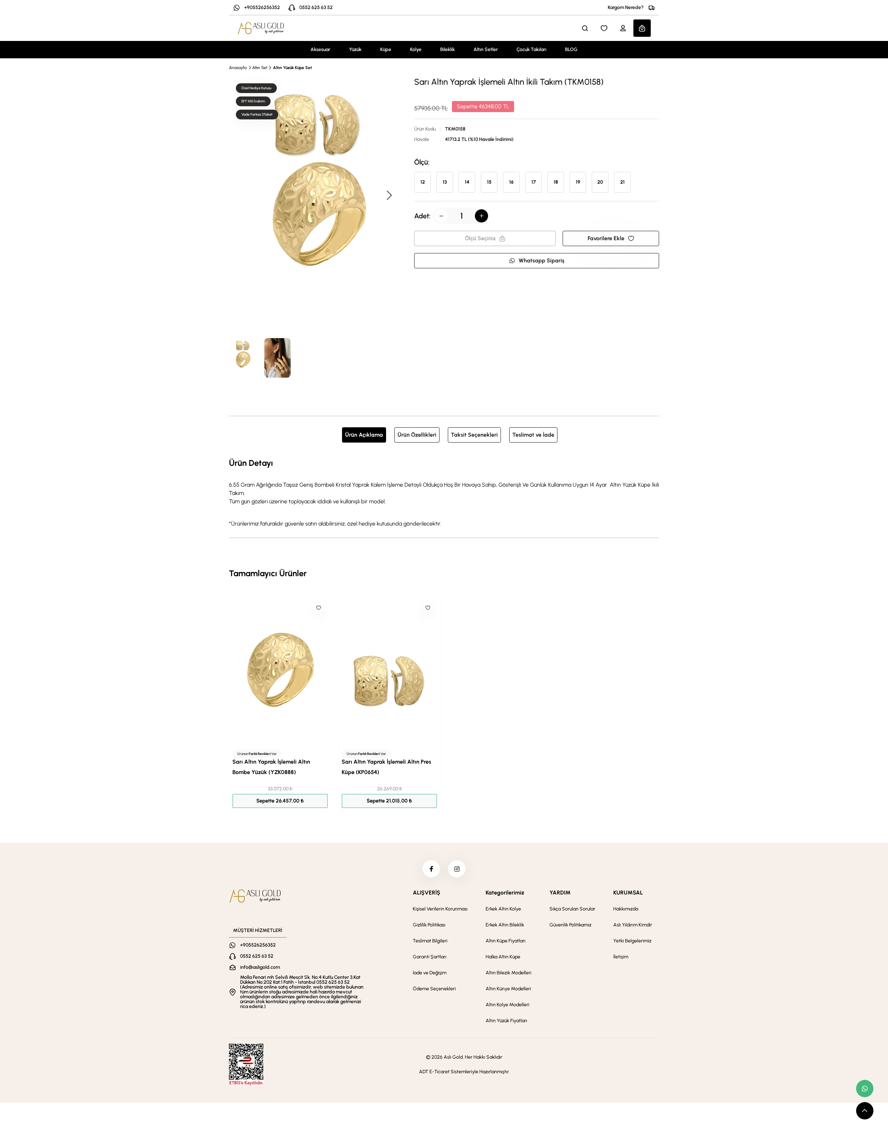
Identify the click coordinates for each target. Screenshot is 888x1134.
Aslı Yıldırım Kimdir (632, 925)
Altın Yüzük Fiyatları (506, 1021)
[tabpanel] (444, 492)
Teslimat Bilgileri (430, 941)
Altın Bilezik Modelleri (508, 973)
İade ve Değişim (429, 973)
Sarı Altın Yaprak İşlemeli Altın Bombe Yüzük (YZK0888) (271, 766)
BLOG (571, 49)
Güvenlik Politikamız (570, 925)
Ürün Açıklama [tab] (364, 434)
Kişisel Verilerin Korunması (440, 909)
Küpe (385, 49)
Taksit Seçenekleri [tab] (474, 434)
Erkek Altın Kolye (503, 909)
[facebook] (431, 868)
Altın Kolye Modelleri (507, 1005)
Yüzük (355, 49)
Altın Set (259, 67)
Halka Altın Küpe (503, 957)
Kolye (415, 49)
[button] (389, 195)
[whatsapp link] (864, 1088)
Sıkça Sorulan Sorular (572, 909)
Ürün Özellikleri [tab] (417, 434)
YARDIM (560, 892)
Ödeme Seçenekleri (434, 989)
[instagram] (457, 868)
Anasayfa (238, 67)
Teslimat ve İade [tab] (533, 434)
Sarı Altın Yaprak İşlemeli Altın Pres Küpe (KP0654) (386, 766)
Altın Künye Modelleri (508, 989)
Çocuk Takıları (531, 49)
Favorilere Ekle (606, 238)
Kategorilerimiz (505, 892)
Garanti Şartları (429, 957)
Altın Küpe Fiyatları (506, 941)
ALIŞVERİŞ (426, 892)
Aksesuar (320, 49)
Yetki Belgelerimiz (632, 941)
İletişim (620, 957)
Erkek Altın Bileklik (505, 925)
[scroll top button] (864, 1110)
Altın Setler (485, 49)
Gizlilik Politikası (429, 925)
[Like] (318, 608)
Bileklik (447, 49)
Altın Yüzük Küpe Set (292, 67)
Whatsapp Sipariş (541, 260)
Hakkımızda (625, 909)
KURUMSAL (628, 892)
